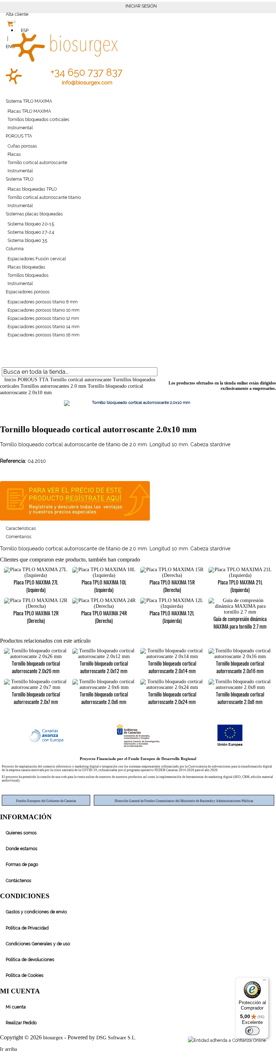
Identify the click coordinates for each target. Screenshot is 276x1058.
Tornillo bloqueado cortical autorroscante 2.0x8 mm (240, 697)
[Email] (275, 1040)
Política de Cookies (24, 975)
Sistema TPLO (19, 179)
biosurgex (53, 1037)
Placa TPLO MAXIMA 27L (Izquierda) (36, 585)
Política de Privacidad (27, 928)
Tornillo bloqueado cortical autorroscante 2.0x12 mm (104, 667)
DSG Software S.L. (116, 1037)
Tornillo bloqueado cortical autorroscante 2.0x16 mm (240, 667)
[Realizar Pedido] (4, 361)
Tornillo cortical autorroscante (37, 162)
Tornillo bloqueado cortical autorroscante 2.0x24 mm (172, 697)
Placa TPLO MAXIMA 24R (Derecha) (104, 616)
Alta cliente (17, 14)
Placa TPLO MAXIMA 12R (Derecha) (36, 616)
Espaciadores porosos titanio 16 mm (43, 334)
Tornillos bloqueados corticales (38, 119)
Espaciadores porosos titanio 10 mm (43, 310)
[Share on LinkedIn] (272, 1040)
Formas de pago (22, 864)
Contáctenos (18, 880)
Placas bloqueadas (26, 267)
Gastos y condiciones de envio (36, 911)
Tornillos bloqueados (28, 275)
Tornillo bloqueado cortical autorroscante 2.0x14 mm (172, 667)
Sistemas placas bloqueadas (34, 213)
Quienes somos (21, 832)
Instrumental (20, 127)
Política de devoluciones (30, 959)
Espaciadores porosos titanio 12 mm (43, 318)
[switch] (252, 1030)
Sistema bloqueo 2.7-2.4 (31, 232)
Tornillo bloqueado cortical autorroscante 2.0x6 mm (104, 697)
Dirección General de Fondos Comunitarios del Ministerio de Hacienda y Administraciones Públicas (184, 801)
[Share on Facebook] (267, 1040)
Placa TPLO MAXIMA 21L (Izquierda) (240, 585)
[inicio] (12, 82)
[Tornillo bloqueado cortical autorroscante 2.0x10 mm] (138, 403)
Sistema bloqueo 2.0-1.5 (31, 224)
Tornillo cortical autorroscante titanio (44, 197)
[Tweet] (270, 1040)
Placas (14, 154)
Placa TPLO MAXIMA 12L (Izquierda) (172, 616)
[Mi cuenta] (4, 345)
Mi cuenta (16, 1007)
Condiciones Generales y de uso (38, 943)
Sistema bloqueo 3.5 (27, 240)
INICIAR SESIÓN (141, 6)
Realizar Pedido (21, 1022)
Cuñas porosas (22, 146)
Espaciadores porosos (28, 291)
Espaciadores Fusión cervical (37, 258)
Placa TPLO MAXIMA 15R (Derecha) (172, 585)
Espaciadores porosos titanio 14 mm (43, 326)
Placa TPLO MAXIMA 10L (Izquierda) (104, 585)
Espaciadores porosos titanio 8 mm (43, 301)
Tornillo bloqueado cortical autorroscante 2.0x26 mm (36, 667)
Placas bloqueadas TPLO (32, 189)
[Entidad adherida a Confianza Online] (226, 1040)
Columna (15, 248)
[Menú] (264, 981)
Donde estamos (21, 848)
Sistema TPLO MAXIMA (29, 101)
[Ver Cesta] (4, 353)
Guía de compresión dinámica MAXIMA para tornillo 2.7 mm (240, 622)
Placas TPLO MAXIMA (29, 111)
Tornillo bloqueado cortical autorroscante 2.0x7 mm (36, 697)
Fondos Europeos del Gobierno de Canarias (46, 801)
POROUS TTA (19, 136)
